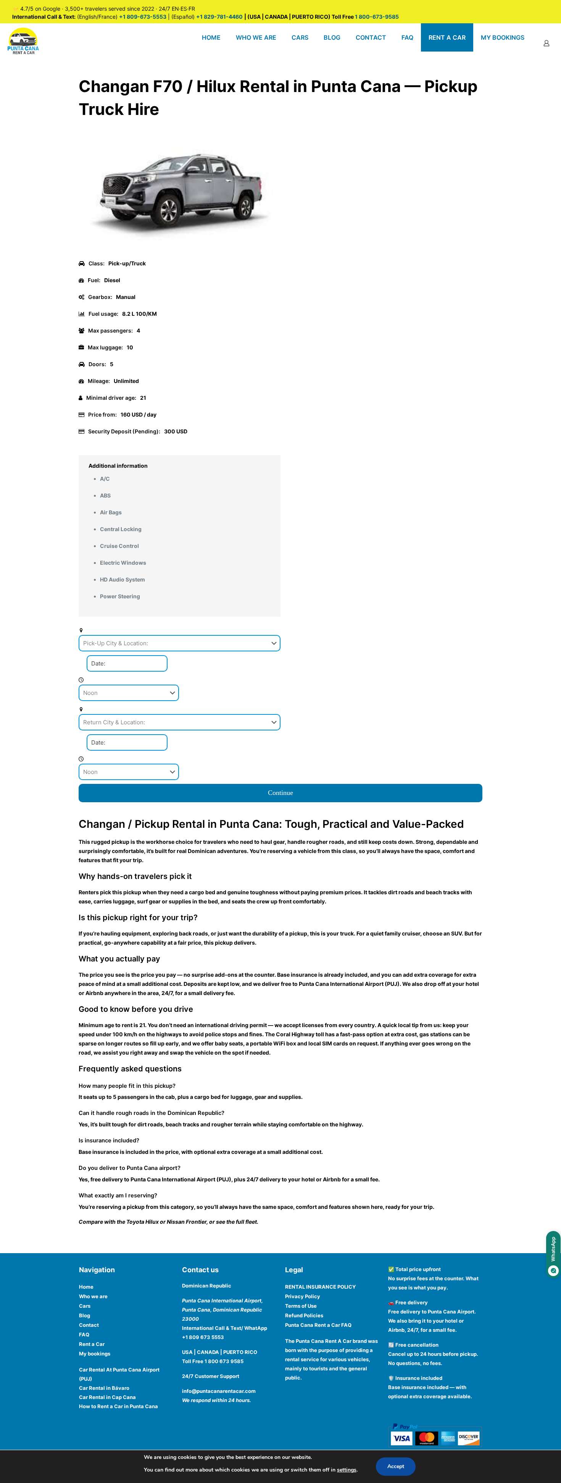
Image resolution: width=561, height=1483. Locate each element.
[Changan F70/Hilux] (179, 250)
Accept (395, 1466)
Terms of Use (301, 1306)
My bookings (94, 1354)
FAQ (84, 1334)
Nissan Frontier (186, 1221)
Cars (84, 1306)
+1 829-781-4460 (219, 16)
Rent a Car (92, 1344)
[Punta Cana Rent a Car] (23, 40)
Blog (84, 1315)
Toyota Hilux (142, 1221)
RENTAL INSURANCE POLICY (320, 1287)
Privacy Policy (302, 1296)
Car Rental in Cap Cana (107, 1397)
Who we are (93, 1296)
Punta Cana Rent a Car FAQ (318, 1325)
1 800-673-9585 (376, 16)
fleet (251, 1221)
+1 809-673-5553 (142, 16)
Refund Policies (304, 1315)
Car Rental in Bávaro (104, 1388)
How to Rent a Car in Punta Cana (118, 1406)
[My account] (546, 43)
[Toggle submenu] (300, 57)
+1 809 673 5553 (203, 1337)
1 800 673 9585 (224, 1361)
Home (86, 1287)
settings (346, 1469)
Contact (89, 1325)
